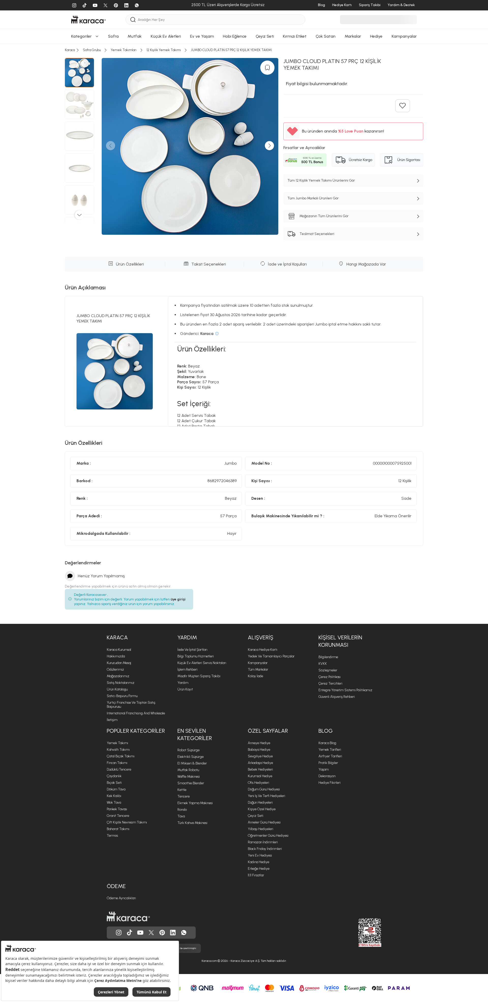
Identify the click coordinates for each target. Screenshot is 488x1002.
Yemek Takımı (117, 743)
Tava (181, 816)
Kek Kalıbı (114, 796)
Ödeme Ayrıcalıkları (121, 898)
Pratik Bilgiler (328, 763)
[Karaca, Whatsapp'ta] (184, 933)
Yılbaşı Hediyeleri (260, 829)
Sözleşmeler (327, 670)
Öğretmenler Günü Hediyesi (268, 835)
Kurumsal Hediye (260, 776)
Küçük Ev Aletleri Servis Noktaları (201, 663)
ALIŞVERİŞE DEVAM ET (244, 5)
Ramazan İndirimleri (263, 842)
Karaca (117, 637)
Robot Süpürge (188, 750)
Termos (112, 835)
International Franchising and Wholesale (136, 713)
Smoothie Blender (190, 783)
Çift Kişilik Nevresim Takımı (127, 822)
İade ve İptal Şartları (192, 649)
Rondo (182, 809)
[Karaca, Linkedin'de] (173, 933)
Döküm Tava (116, 789)
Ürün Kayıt (185, 689)
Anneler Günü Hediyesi (264, 822)
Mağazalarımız (118, 676)
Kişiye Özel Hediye (262, 809)
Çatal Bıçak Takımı (120, 756)
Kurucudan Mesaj (119, 663)
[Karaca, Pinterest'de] (162, 933)
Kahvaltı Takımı (118, 749)
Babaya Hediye (259, 749)
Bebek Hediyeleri (260, 769)
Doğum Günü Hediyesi (264, 789)
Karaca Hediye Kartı (262, 649)
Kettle (181, 790)
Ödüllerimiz (115, 669)
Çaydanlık (114, 776)
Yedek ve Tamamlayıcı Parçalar (271, 656)
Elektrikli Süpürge (190, 757)
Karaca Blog (327, 743)
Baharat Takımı (118, 829)
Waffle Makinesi (188, 776)
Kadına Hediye (258, 862)
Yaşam (323, 769)
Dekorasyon (327, 776)
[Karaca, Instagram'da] (119, 933)
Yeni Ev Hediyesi (260, 855)
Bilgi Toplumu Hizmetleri (195, 656)
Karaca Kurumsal (119, 649)
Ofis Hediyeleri (258, 782)
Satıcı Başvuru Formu (122, 696)
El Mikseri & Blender (192, 763)
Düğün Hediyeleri (260, 802)
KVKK (322, 663)
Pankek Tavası (117, 809)
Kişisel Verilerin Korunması (340, 641)
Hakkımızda (116, 656)
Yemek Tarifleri (329, 749)
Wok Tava (114, 802)
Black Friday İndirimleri (265, 849)
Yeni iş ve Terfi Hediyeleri (266, 796)
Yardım (187, 637)
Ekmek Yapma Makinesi (195, 803)
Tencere (183, 796)
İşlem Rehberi (187, 669)
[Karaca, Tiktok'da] (130, 933)
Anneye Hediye (259, 743)
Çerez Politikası (329, 677)
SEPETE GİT (244, 18)
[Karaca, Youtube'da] (140, 933)
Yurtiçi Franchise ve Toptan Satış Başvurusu (131, 704)
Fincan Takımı (117, 763)
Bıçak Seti (114, 782)
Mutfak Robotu (188, 770)
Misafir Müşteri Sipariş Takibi (198, 676)
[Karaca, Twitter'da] (151, 933)
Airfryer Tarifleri (330, 756)
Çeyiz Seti (255, 816)
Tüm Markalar (258, 669)
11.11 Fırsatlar (256, 875)
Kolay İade (255, 676)
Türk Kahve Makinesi (192, 823)
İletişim (112, 720)
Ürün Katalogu (117, 689)
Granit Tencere (118, 816)
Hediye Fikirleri (329, 782)
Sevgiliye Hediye (260, 756)
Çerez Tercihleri (330, 683)
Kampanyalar (258, 663)
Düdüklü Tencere (119, 769)
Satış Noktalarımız (120, 683)
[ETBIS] (360, 932)
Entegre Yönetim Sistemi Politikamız (345, 690)
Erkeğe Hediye (258, 868)
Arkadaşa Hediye (260, 763)
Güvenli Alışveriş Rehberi (336, 697)
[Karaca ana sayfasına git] (128, 916)
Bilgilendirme (328, 657)
